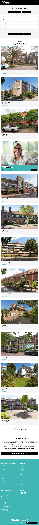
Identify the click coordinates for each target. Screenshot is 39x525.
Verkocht (26, 12)
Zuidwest (23, 480)
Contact (3, 473)
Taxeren (3, 480)
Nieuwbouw (4, 482)
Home (3, 465)
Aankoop (3, 478)
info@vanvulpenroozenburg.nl (8, 498)
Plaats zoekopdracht (19, 33)
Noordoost (23, 482)
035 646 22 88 (5, 505)
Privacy (20, 522)
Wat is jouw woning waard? (32, 522)
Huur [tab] (18, 12)
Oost (22, 484)
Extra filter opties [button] (19, 30)
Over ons (3, 471)
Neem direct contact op (19, 453)
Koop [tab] (11, 12)
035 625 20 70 (5, 496)
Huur (22, 467)
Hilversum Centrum (24, 476)
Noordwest (23, 478)
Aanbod (3, 467)
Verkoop (3, 476)
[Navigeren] (36, 2)
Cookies (17, 522)
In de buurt (4, 469)
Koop (22, 465)
